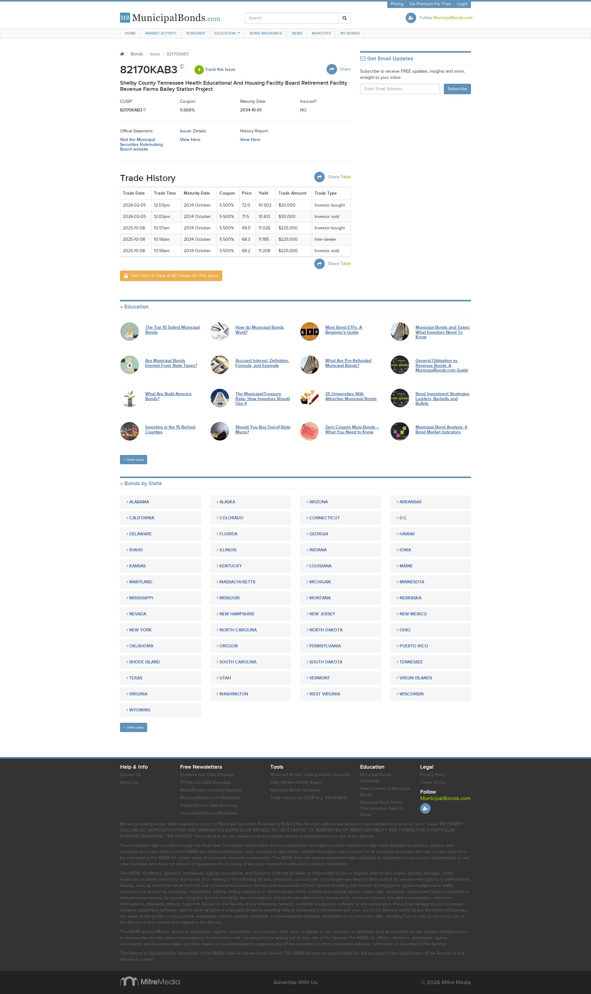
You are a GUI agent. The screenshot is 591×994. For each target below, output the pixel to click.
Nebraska (409, 598)
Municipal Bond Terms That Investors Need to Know (382, 808)
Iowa (404, 550)
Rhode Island (144, 662)
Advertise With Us (295, 982)
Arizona (318, 502)
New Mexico (412, 614)
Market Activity (161, 33)
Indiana (317, 550)
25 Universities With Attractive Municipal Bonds (351, 396)
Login (462, 4)
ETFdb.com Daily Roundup (205, 782)
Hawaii (406, 534)
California (141, 518)
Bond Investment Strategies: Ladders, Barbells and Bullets (443, 399)
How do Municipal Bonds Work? (259, 330)
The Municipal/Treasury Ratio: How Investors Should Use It (262, 399)
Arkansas (409, 502)
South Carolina (237, 662)
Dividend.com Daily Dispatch (207, 774)
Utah (224, 678)
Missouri (229, 598)
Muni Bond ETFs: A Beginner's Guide (343, 330)
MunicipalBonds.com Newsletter (210, 797)
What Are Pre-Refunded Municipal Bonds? (348, 363)
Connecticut (324, 518)
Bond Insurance (266, 33)
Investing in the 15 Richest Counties (170, 429)
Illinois (227, 550)
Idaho (135, 550)
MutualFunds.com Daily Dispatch (211, 790)
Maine (405, 566)
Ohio (404, 630)
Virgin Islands (415, 678)
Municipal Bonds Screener (295, 790)
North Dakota (325, 630)
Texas (135, 678)
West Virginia (324, 694)
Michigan (319, 582)
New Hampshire (236, 614)
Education (225, 33)
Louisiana (320, 566)
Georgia (318, 534)
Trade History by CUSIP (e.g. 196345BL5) (308, 797)
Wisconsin (411, 694)
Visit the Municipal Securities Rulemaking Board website (141, 144)
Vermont (319, 678)
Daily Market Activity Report (296, 782)
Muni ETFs (321, 33)
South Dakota (325, 662)
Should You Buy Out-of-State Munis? (263, 429)
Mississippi (140, 598)
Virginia (137, 694)
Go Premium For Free (430, 4)
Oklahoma (140, 646)
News (297, 33)
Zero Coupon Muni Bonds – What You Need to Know (352, 429)
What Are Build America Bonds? (168, 396)
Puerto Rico (413, 646)
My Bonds (350, 33)
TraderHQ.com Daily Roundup (208, 805)
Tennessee (410, 662)
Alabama (138, 502)
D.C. (403, 518)
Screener (195, 33)
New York (140, 630)
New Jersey (321, 614)
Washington (233, 694)
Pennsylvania (324, 646)
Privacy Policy (433, 774)
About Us (129, 782)
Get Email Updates (389, 59)
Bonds (137, 54)
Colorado (230, 518)
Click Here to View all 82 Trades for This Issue (173, 275)
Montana (319, 598)
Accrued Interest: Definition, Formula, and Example (262, 363)
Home (130, 33)
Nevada (137, 614)
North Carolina (237, 630)
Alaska (226, 502)
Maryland (140, 582)
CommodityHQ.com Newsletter (209, 813)
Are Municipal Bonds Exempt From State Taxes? (171, 363)
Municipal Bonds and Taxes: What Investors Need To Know (443, 332)
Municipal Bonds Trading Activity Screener (310, 774)
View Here (190, 139)
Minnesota (411, 582)
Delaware (140, 534)
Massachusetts (236, 582)
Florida (227, 534)
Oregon (228, 646)
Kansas (137, 566)
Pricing (397, 4)
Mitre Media (150, 981)
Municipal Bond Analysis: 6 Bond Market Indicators (441, 429)
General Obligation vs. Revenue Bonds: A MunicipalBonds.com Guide (442, 365)
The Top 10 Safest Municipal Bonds (172, 330)
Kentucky (230, 566)
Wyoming (139, 710)
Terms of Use (433, 782)
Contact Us (130, 774)
